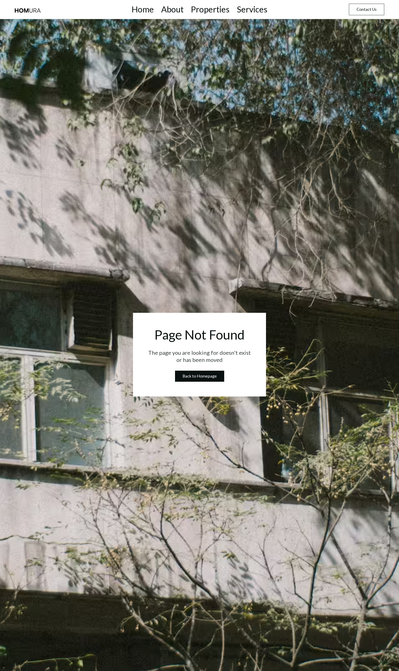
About (172, 9)
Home (143, 9)
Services (252, 9)
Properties (210, 9)
